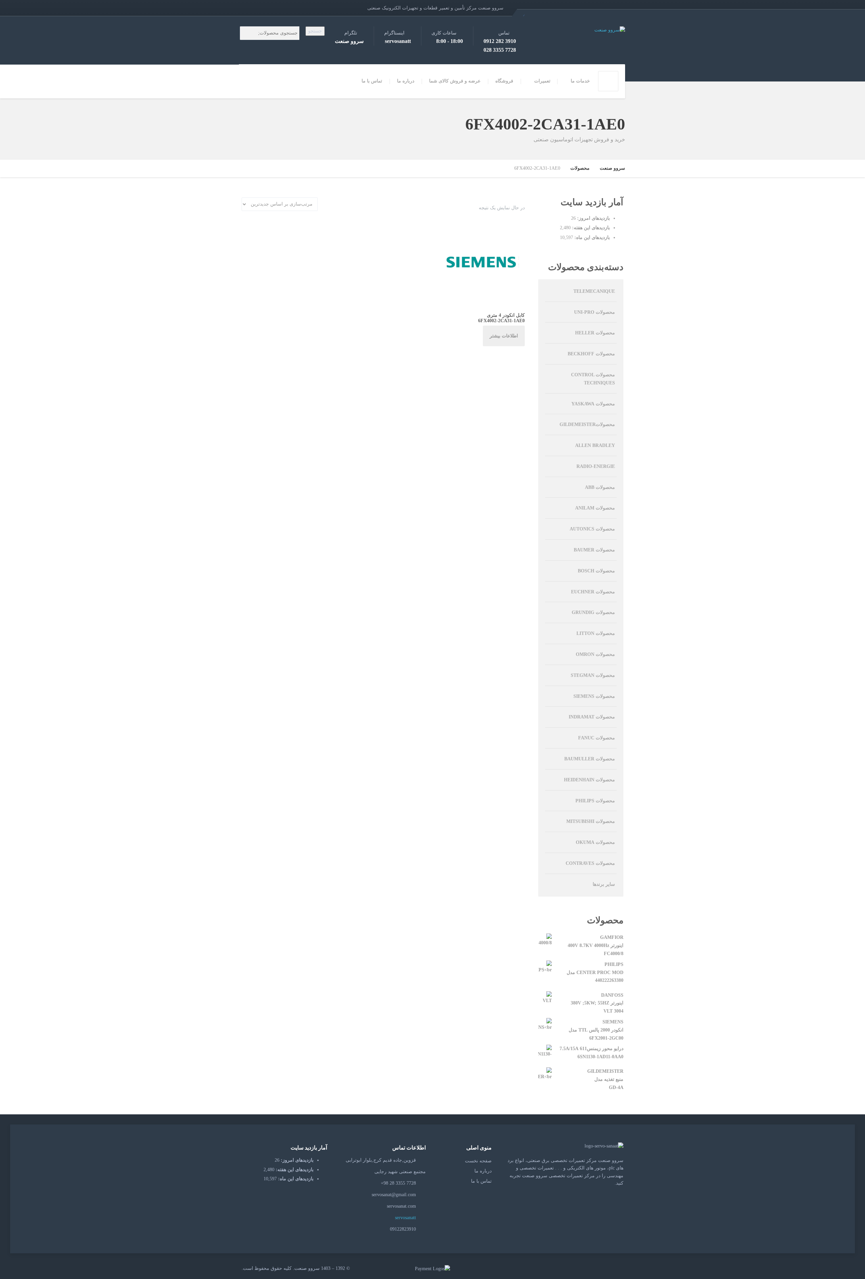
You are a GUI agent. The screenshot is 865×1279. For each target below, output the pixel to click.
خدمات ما (580, 81)
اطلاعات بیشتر (504, 335)
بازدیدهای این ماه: (591, 237)
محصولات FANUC (596, 737)
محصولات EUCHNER (593, 591)
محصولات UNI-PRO (594, 312)
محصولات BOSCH (596, 570)
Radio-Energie (595, 466)
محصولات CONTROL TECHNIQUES (593, 378)
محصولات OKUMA (595, 842)
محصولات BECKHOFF (591, 353)
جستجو (315, 30)
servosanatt (406, 1217)
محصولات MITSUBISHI (590, 821)
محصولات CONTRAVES (590, 863)
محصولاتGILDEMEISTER (587, 424)
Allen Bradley (595, 445)
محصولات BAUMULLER (589, 758)
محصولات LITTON (595, 633)
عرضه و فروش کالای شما (454, 81)
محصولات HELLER (595, 332)
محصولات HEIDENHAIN (589, 779)
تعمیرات (542, 81)
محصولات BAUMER (594, 549)
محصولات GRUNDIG (593, 612)
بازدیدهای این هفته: (590, 227)
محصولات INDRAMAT (592, 716)
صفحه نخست (478, 1160)
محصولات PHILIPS (595, 800)
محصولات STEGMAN (593, 675)
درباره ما (405, 81)
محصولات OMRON (595, 654)
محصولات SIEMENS (594, 696)
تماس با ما (372, 81)
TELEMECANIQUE (594, 291)
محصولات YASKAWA (593, 403)
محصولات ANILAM (595, 508)
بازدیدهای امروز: (593, 218)
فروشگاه (504, 81)
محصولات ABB (600, 487)
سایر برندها (604, 884)
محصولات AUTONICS (592, 528)
